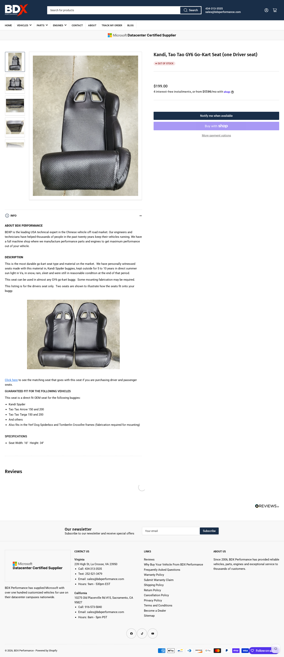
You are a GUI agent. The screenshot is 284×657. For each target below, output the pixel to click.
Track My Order (112, 25)
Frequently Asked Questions (162, 569)
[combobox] (124, 10)
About (92, 25)
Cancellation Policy (156, 595)
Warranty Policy (154, 575)
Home (8, 25)
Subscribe (209, 531)
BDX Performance (24, 650)
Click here (11, 380)
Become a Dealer (155, 610)
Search (193, 10)
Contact (77, 25)
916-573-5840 (93, 607)
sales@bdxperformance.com (223, 12)
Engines (58, 25)
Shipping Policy (154, 585)
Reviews (149, 559)
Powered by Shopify (46, 650)
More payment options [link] (216, 135)
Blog (130, 25)
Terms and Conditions (158, 605)
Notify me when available (216, 116)
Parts (40, 25)
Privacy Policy (153, 600)
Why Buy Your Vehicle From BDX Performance (173, 564)
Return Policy (152, 590)
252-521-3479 (93, 574)
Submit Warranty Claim (158, 580)
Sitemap (149, 615)
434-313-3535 (214, 8)
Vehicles (22, 25)
